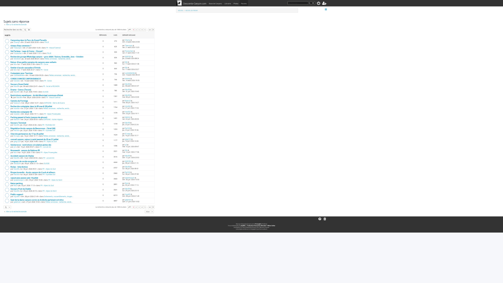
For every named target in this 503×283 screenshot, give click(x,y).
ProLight (258, 224)
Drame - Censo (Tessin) (20, 90)
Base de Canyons (215, 4)
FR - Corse (44, 64)
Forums (244, 4)
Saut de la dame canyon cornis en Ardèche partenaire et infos (37, 200)
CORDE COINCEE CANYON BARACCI (25, 79)
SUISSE (45, 92)
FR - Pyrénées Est (48, 125)
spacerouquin (19, 180)
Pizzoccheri (18, 53)
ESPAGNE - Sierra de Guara (54, 103)
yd (14, 147)
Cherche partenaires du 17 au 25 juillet (27, 134)
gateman (17, 202)
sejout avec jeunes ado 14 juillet (24, 178)
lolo (15, 64)
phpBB (243, 225)
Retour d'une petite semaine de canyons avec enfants (33, 62)
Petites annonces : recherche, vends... (58, 59)
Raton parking (16, 183)
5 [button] (144, 30)
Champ (16, 42)
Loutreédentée (19, 75)
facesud (17, 103)
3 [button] (139, 30)
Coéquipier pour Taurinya (21, 73)
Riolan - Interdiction (19, 167)
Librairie (228, 4)
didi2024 (17, 59)
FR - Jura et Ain (45, 147)
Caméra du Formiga (19, 101)
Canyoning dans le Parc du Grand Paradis (28, 40)
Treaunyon (17, 48)
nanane (16, 81)
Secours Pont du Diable (20, 189)
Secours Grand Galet (19, 84)
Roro (15, 185)
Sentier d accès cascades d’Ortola (25, 68)
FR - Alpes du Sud (50, 141)
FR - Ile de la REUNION (51, 86)
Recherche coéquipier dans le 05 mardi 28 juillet (31, 106)
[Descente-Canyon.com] (179, 3)
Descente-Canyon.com (194, 3)
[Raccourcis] (326, 9)
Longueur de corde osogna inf (23, 161)
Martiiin (16, 119)
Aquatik (17, 196)
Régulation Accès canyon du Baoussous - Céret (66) (32, 128)
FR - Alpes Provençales (52, 114)
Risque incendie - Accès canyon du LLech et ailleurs (32, 172)
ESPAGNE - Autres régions (53, 119)
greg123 (17, 141)
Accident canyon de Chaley (22, 156)
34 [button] (150, 30)
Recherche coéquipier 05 (21, 112)
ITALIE (46, 42)
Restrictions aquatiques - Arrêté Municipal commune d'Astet (36, 95)
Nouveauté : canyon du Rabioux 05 (25, 150)
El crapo (17, 136)
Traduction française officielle (256, 225)
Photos (235, 4)
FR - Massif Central (53, 48)
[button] (129, 29)
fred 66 (16, 130)
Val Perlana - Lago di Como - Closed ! (26, 51)
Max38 (16, 86)
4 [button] (142, 30)
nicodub (17, 108)
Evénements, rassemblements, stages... (58, 196)
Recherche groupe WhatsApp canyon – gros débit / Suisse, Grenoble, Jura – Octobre (46, 57)
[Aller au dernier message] (131, 40)
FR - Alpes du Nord (55, 180)
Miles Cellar (271, 225)
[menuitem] (318, 3)
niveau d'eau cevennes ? (20, 46)
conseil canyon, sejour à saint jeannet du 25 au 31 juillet (34, 139)
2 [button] (136, 30)
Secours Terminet (18, 123)
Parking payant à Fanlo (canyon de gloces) (28, 117)
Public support (16, 194)
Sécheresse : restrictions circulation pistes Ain (30, 145)
